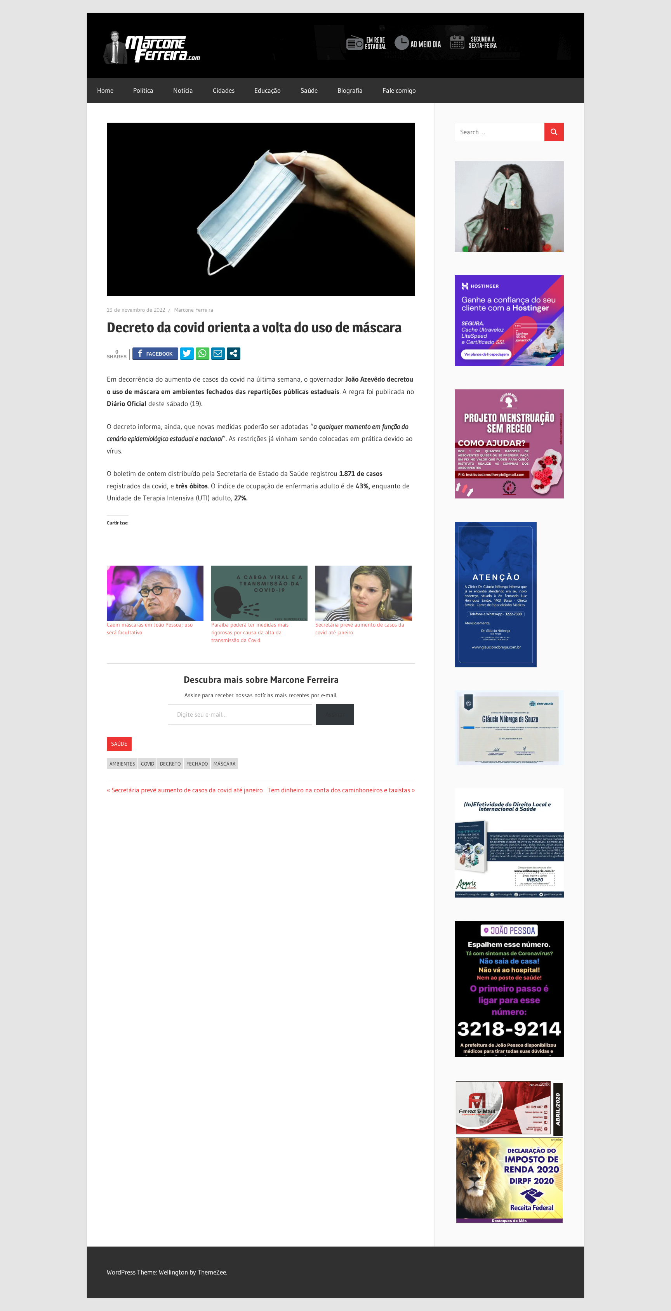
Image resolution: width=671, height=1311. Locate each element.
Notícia (183, 90)
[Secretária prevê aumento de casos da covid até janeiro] (363, 593)
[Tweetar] (187, 353)
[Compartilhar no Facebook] (155, 353)
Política (143, 90)
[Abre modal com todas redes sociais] (233, 353)
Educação (267, 90)
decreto (170, 764)
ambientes (122, 764)
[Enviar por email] (218, 353)
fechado (197, 764)
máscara (225, 764)
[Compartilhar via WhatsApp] (202, 353)
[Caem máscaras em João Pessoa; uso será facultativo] (155, 593)
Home (105, 90)
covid (147, 764)
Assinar (335, 714)
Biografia (350, 90)
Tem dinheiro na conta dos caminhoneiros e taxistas (339, 790)
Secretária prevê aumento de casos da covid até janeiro (187, 790)
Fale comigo (399, 90)
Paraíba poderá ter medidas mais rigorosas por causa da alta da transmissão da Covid (250, 632)
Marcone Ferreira (193, 309)
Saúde (309, 90)
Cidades (224, 90)
